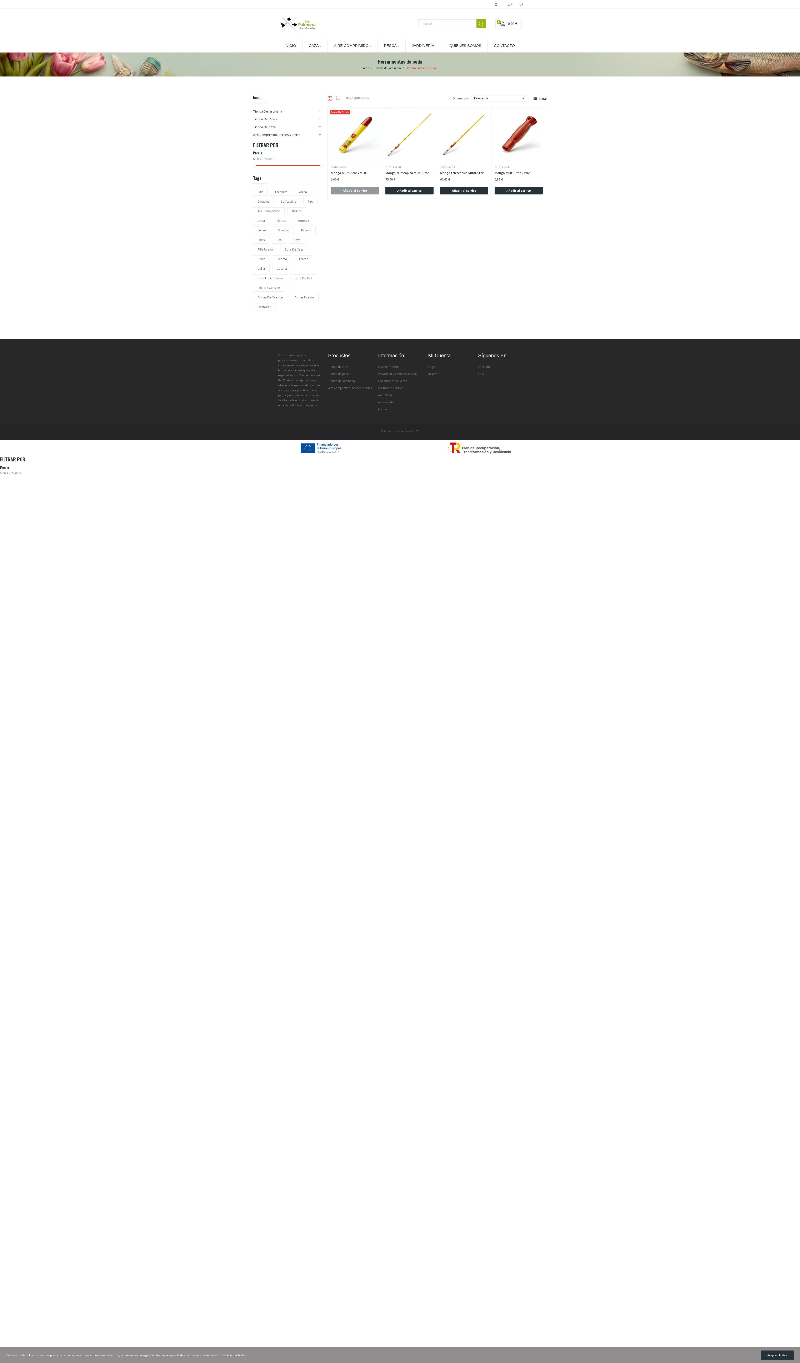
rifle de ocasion (269, 288)
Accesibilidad (386, 402)
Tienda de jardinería (341, 381)
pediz (261, 259)
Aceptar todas (777, 1355)
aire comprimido (269, 211)
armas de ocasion (270, 297)
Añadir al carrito (409, 191)
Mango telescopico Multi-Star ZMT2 (409, 173)
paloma (281, 259)
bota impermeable (270, 278)
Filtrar (542, 99)
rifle (260, 192)
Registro (433, 374)
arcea (303, 192)
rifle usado (265, 249)
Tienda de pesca (265, 119)
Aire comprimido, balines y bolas (276, 135)
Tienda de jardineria (267, 111)
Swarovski (264, 307)
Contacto (384, 409)
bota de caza (294, 249)
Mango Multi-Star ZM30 (348, 173)
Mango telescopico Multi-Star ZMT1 (464, 173)
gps (279, 240)
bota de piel (303, 278)
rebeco (306, 230)
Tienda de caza (264, 127)
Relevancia (500, 98)
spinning (283, 230)
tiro (310, 201)
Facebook (484, 367)
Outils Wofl (339, 167)
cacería (282, 269)
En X (481, 374)
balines (297, 211)
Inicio (257, 97)
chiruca (281, 221)
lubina (262, 230)
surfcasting (288, 201)
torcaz (303, 259)
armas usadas (304, 297)
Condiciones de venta (392, 381)
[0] (518, 4)
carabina (263, 201)
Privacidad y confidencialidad (397, 374)
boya (296, 240)
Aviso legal (385, 395)
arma (261, 221)
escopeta (281, 192)
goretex (303, 221)
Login (432, 367)
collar (261, 269)
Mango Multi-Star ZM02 (512, 173)
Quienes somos (388, 367)
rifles (261, 240)
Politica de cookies (390, 388)
